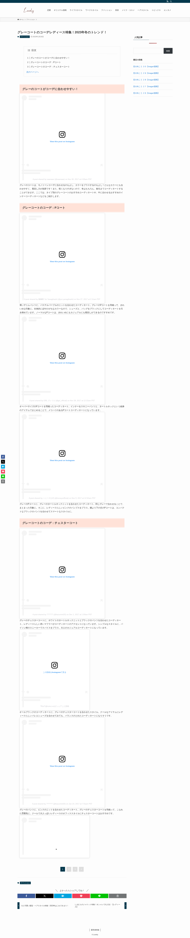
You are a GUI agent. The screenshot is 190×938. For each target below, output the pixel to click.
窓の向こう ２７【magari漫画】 (146, 86)
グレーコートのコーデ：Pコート (46, 62)
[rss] (167, 1)
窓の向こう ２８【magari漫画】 (146, 80)
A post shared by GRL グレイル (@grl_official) (48, 400)
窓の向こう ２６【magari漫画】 (146, 93)
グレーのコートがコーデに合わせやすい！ (50, 58)
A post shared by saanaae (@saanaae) (49, 179)
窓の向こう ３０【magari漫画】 (146, 66)
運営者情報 (95, 930)
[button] (26, 896)
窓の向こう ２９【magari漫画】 (146, 73)
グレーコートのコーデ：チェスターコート (50, 67)
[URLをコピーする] (118, 896)
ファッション (24, 36)
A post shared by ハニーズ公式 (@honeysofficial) (49, 498)
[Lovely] (28, 10)
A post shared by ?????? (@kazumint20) (49, 614)
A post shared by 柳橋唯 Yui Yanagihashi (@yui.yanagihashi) (49, 299)
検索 (168, 51)
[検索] (171, 1)
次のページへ (32, 72)
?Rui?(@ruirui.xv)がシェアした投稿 (54, 706)
